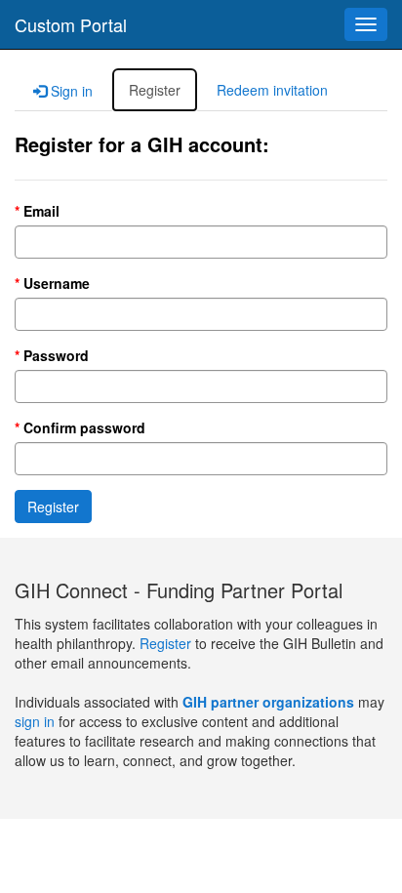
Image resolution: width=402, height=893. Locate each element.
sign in (35, 721)
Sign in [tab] (70, 91)
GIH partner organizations (268, 701)
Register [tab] (155, 90)
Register (167, 643)
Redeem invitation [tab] (272, 90)
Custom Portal (71, 24)
